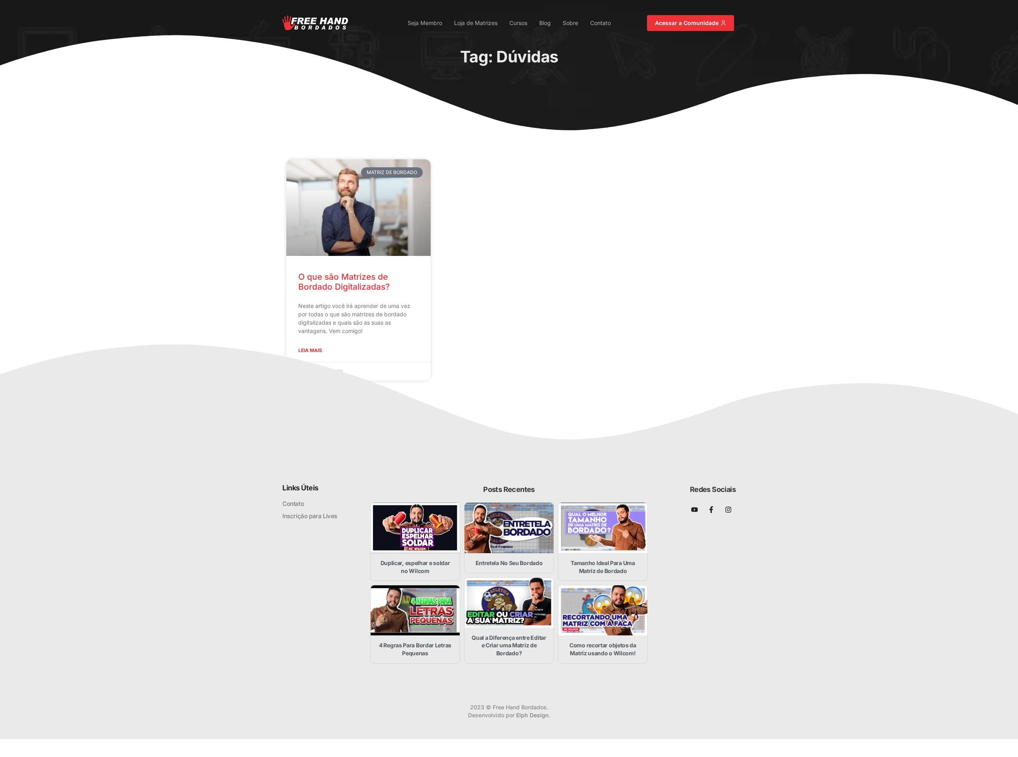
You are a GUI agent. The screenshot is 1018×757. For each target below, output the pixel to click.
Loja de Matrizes (475, 22)
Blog (545, 22)
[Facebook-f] (711, 509)
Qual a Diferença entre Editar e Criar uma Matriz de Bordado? (509, 645)
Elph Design (532, 715)
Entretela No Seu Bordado (509, 563)
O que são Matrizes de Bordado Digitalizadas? (344, 282)
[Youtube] (694, 509)
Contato (600, 22)
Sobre (570, 22)
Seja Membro (425, 22)
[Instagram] (728, 509)
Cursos (518, 22)
